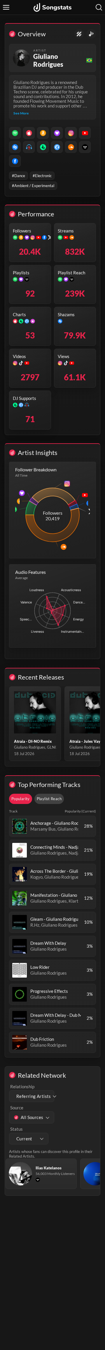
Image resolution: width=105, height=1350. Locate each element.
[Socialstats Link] (79, 34)
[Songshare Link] (91, 34)
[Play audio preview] (19, 826)
